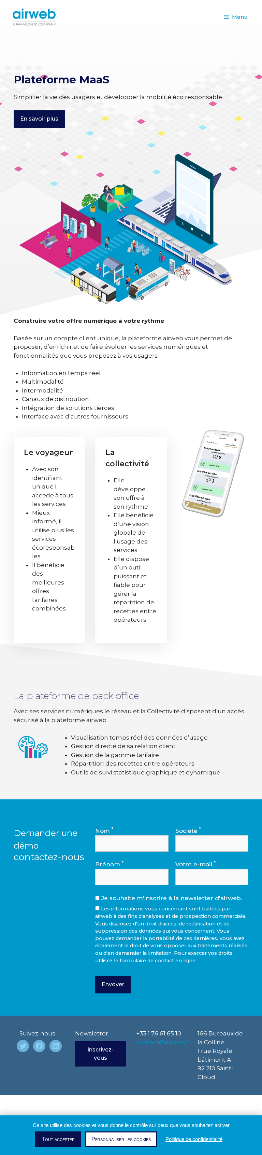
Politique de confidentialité (193, 1139)
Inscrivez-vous (100, 1053)
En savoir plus (39, 118)
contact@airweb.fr (163, 1042)
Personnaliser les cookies (121, 1139)
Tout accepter (58, 1139)
